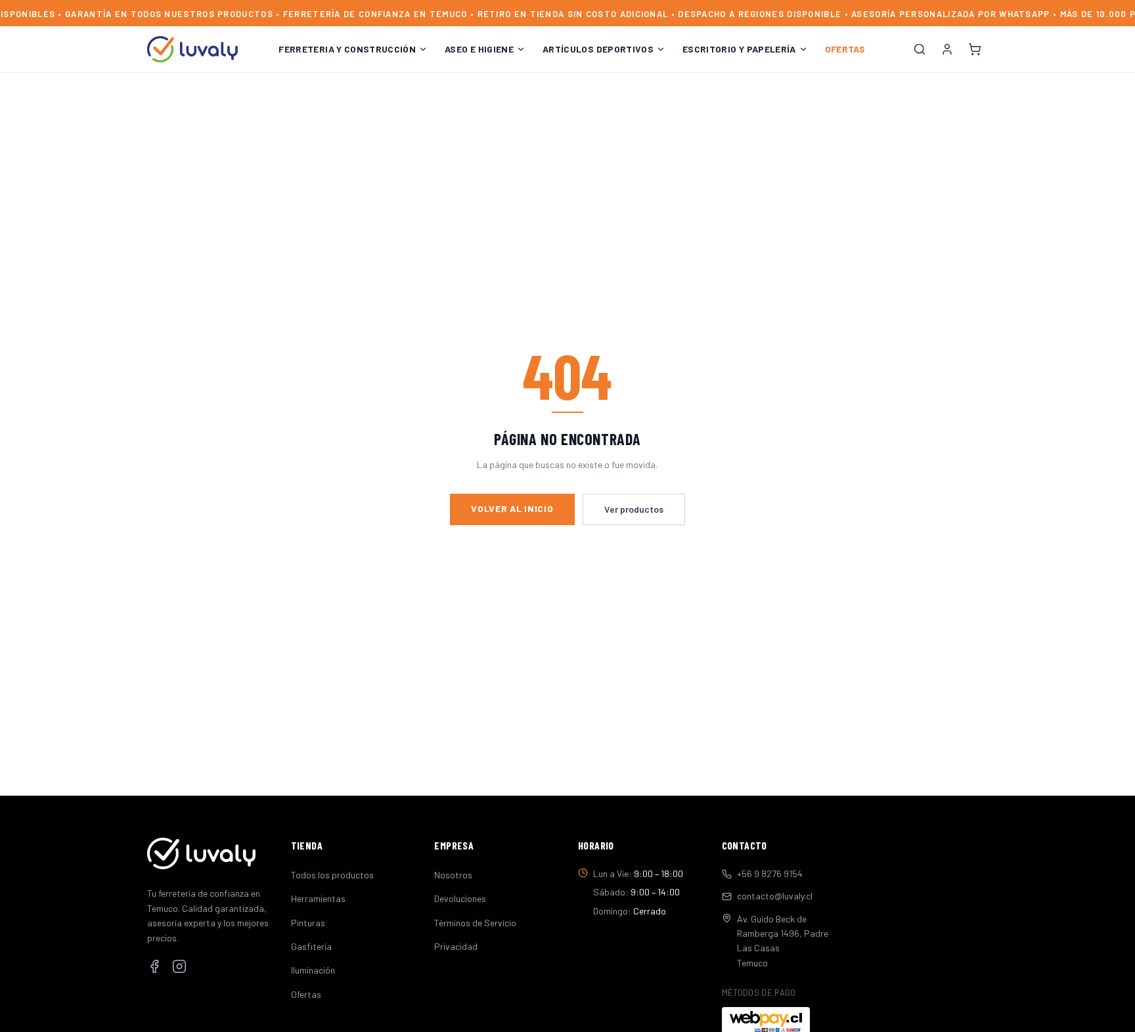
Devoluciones (460, 898)
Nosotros (453, 874)
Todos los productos (332, 874)
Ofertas (845, 48)
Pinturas (308, 922)
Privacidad (456, 946)
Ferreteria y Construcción (347, 48)
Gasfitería (311, 946)
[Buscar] (919, 49)
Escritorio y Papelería (739, 48)
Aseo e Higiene (479, 48)
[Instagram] (179, 966)
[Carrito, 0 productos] (975, 49)
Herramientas (318, 898)
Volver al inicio (512, 508)
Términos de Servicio (475, 922)
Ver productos (633, 509)
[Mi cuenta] (947, 49)
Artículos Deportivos (598, 48)
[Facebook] (154, 966)
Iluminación (313, 970)
